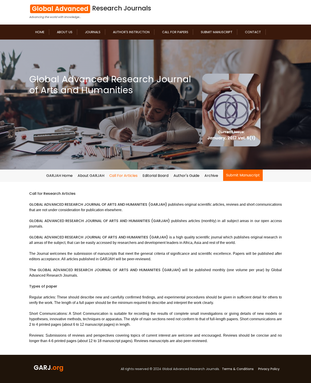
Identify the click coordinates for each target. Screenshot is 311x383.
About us (64, 32)
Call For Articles (123, 175)
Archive (211, 175)
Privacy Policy (269, 369)
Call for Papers (175, 32)
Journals (92, 32)
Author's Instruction (131, 32)
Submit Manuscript (216, 32)
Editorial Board (155, 175)
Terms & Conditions (238, 369)
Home (39, 32)
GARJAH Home (59, 175)
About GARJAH (91, 175)
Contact (253, 32)
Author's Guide (186, 175)
